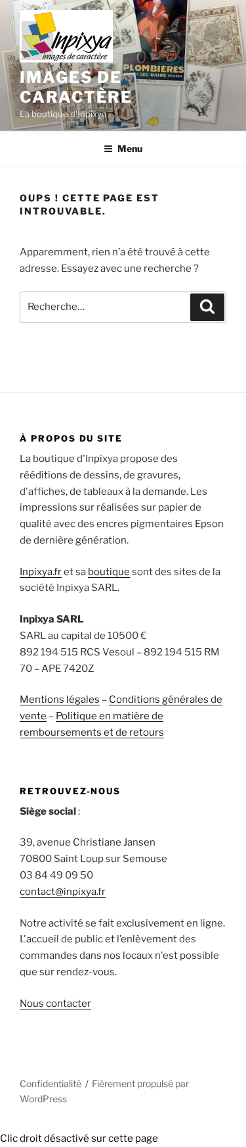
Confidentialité (50, 1083)
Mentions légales (60, 699)
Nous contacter (55, 1003)
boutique (109, 572)
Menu (129, 148)
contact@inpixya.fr (63, 892)
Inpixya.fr (41, 572)
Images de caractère (76, 87)
